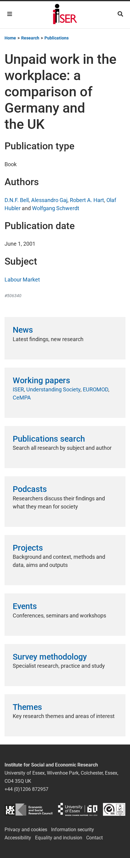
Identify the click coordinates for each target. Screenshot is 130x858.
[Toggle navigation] (10, 14)
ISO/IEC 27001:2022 (114, 809)
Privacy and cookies (26, 829)
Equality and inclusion (58, 838)
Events (25, 606)
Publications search (49, 439)
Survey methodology (50, 657)
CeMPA (22, 397)
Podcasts (30, 489)
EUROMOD (95, 389)
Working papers (41, 380)
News (23, 330)
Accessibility (18, 838)
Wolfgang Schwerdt (55, 208)
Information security (72, 829)
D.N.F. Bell (17, 200)
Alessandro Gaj (49, 200)
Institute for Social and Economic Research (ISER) (65, 15)
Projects (28, 548)
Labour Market (22, 279)
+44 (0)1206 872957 (26, 789)
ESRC (29, 809)
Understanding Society (53, 389)
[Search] (120, 14)
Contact (94, 838)
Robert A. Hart (87, 200)
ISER (18, 389)
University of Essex (77, 809)
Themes (27, 707)
